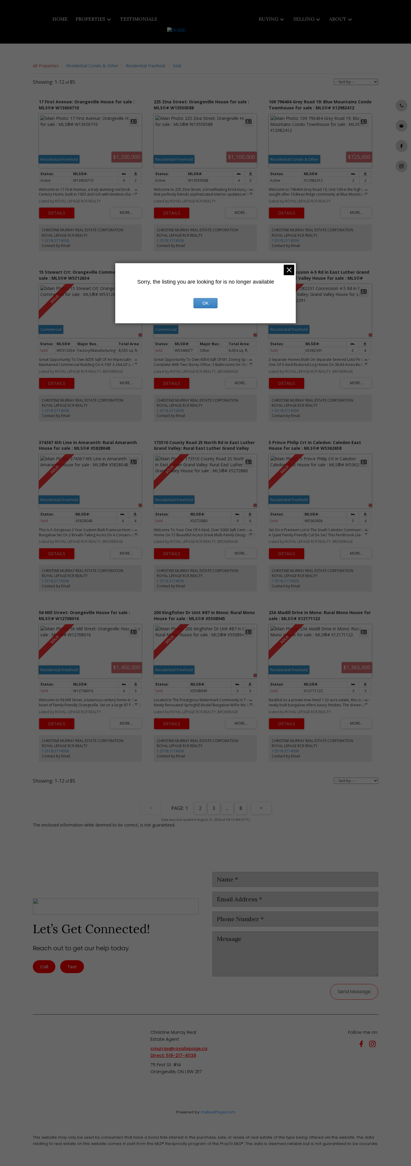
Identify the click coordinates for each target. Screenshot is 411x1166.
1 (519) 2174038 (55, 240)
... (227, 808)
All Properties (46, 65)
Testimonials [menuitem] (138, 19)
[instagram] (373, 1045)
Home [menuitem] (60, 19)
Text (72, 967)
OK (205, 303)
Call (44, 967)
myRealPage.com (218, 1112)
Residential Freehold (145, 65)
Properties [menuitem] (90, 19)
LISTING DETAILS (56, 213)
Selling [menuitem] (303, 19)
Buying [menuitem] (268, 19)
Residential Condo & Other (92, 65)
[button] (401, 105)
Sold (177, 65)
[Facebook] (362, 1045)
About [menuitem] (337, 19)
